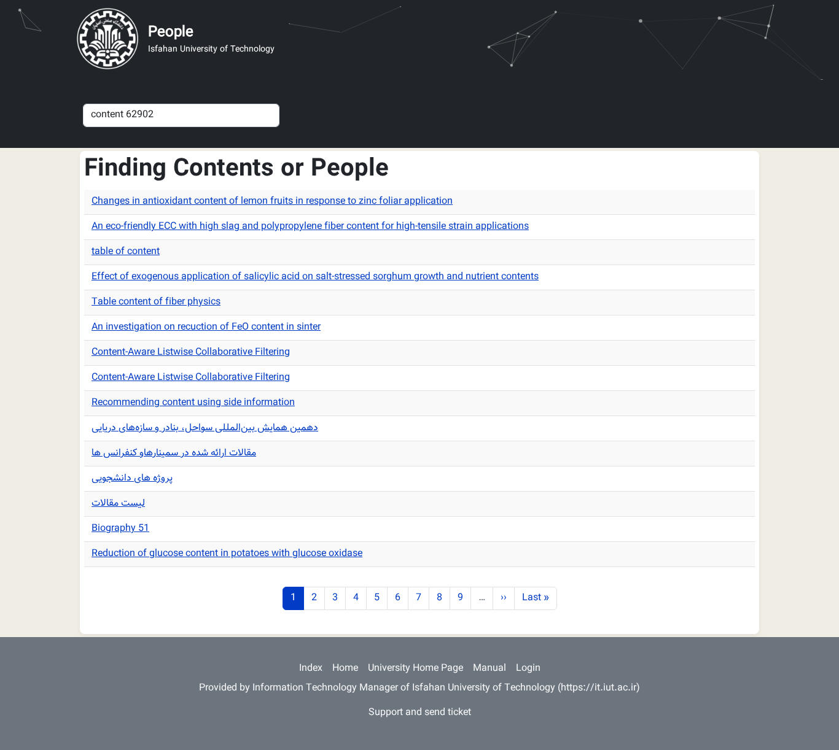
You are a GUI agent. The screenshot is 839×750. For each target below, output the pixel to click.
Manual (489, 668)
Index (310, 668)
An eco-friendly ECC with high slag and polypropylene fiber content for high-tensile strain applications (310, 226)
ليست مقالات (118, 503)
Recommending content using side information (193, 403)
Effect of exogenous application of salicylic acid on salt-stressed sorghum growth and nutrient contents (315, 277)
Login (528, 668)
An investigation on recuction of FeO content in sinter (206, 327)
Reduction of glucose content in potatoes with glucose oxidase (227, 554)
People (170, 32)
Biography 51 (120, 528)
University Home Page (415, 668)
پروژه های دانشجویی (132, 478)
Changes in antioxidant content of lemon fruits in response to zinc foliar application (272, 201)
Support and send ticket (420, 713)
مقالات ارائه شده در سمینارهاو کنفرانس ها (174, 453)
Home (345, 668)
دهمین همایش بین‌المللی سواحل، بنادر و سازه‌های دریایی (205, 428)
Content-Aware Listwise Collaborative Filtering (191, 352)
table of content (126, 252)
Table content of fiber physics (156, 302)
